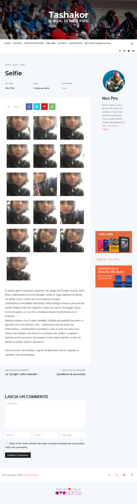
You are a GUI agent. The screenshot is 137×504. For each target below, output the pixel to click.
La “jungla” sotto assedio (21, 374)
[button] (132, 43)
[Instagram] (124, 51)
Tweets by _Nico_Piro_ (107, 259)
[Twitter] (128, 51)
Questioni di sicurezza (71, 374)
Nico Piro (10, 88)
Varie (15, 64)
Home (8, 64)
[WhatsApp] (52, 106)
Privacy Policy (31, 474)
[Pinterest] (44, 106)
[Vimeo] (133, 51)
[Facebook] (120, 51)
